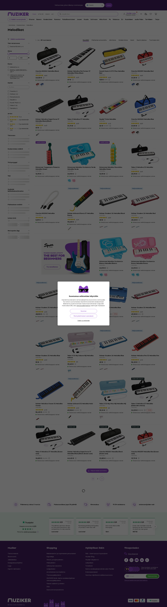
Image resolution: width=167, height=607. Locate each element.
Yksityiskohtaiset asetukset (83, 316)
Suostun (83, 311)
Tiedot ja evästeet (83, 321)
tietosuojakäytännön (83, 306)
